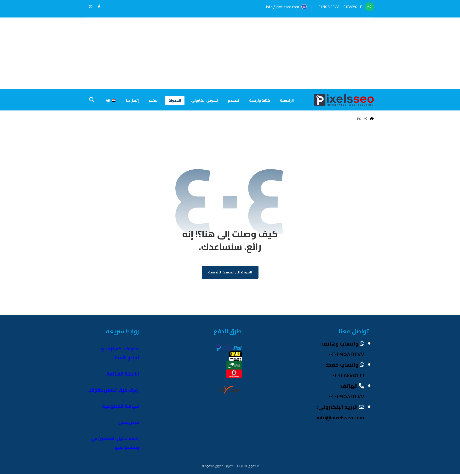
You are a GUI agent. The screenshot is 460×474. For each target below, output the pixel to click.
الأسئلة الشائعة (123, 374)
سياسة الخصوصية (120, 406)
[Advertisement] (230, 53)
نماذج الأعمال (125, 357)
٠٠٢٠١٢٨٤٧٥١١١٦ (352, 6)
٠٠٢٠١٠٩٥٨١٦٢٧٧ (328, 6)
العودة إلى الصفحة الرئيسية (230, 272)
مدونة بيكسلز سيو (120, 349)
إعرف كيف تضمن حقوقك (113, 390)
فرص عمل (129, 422)
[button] (99, 6)
